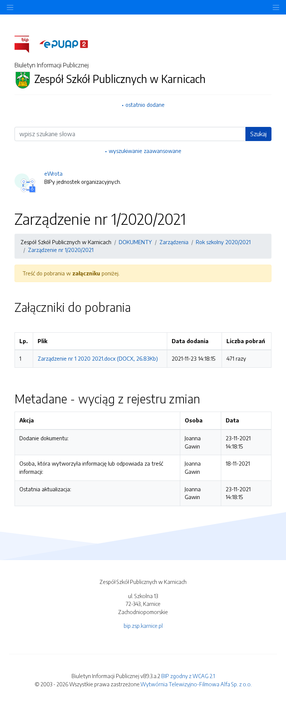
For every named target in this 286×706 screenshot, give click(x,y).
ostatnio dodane (145, 104)
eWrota (53, 173)
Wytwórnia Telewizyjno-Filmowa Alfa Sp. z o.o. (196, 684)
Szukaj (258, 134)
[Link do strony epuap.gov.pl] (63, 43)
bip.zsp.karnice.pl (143, 625)
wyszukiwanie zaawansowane (145, 150)
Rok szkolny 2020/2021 (223, 242)
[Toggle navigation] (276, 7)
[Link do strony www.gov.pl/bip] (26, 43)
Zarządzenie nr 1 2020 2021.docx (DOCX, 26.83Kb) (98, 358)
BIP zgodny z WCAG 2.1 (188, 676)
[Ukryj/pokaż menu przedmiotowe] (10, 7)
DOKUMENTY (135, 242)
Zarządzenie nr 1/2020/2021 (60, 249)
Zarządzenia (173, 242)
